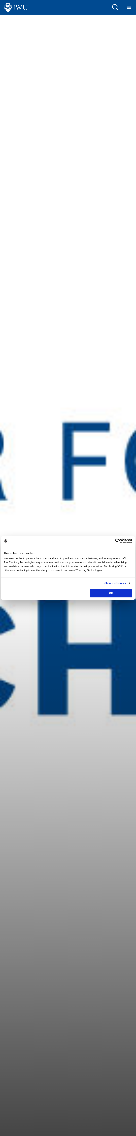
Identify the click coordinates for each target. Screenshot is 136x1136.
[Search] (115, 7)
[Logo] (16, 7)
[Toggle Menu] (128, 7)
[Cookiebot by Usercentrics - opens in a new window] (117, 541)
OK (111, 593)
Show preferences (115, 583)
